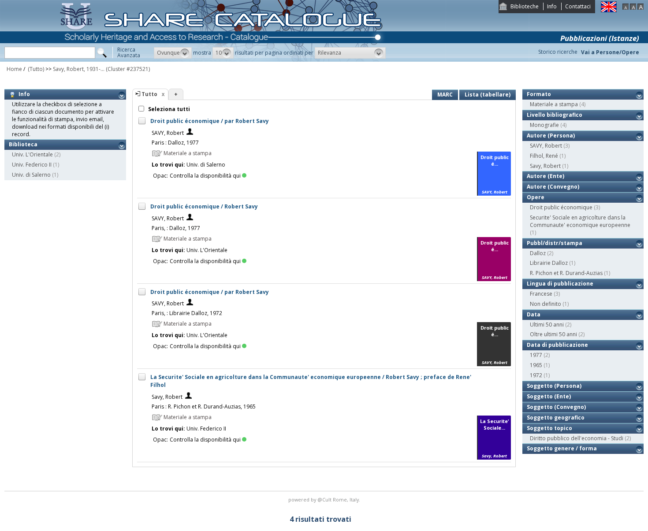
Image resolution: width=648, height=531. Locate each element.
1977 (536, 355)
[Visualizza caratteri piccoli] (625, 7)
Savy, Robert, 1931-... (78, 69)
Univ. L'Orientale (32, 154)
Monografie (544, 125)
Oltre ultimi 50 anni (553, 334)
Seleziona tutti (168, 109)
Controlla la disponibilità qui (205, 175)
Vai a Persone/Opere (610, 52)
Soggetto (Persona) (554, 386)
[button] (173, 53)
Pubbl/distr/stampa (554, 243)
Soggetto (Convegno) (556, 407)
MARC (445, 94)
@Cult (325, 499)
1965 (536, 365)
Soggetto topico (549, 428)
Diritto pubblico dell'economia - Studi (576, 438)
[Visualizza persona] (189, 133)
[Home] (223, 59)
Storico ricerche (557, 52)
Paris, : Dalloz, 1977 (176, 228)
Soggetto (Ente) (549, 396)
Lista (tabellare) (487, 94)
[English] (609, 10)
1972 (536, 375)
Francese (541, 293)
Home (14, 69)
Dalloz (538, 253)
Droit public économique (561, 207)
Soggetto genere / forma (562, 448)
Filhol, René (544, 156)
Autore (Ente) (545, 176)
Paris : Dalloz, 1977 (175, 142)
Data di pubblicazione (557, 345)
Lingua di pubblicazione (560, 283)
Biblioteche (524, 6)
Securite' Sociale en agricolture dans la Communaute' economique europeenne (580, 221)
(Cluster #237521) (128, 69)
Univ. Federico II (32, 164)
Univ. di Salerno (31, 174)
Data (533, 314)
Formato (539, 94)
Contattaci (578, 6)
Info (552, 6)
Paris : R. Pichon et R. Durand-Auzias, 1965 (204, 406)
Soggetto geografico (556, 417)
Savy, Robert (167, 397)
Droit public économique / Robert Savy (204, 206)
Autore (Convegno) (553, 186)
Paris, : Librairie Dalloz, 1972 (187, 313)
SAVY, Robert (168, 133)
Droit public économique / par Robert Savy (209, 121)
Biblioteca (23, 144)
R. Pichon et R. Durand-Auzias (566, 273)
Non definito (545, 304)
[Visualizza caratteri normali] (633, 7)
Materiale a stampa (554, 104)
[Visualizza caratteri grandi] (640, 7)
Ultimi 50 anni (547, 324)
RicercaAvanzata (128, 52)
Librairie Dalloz (549, 263)
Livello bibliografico (554, 115)
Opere (535, 197)
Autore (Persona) (551, 135)
